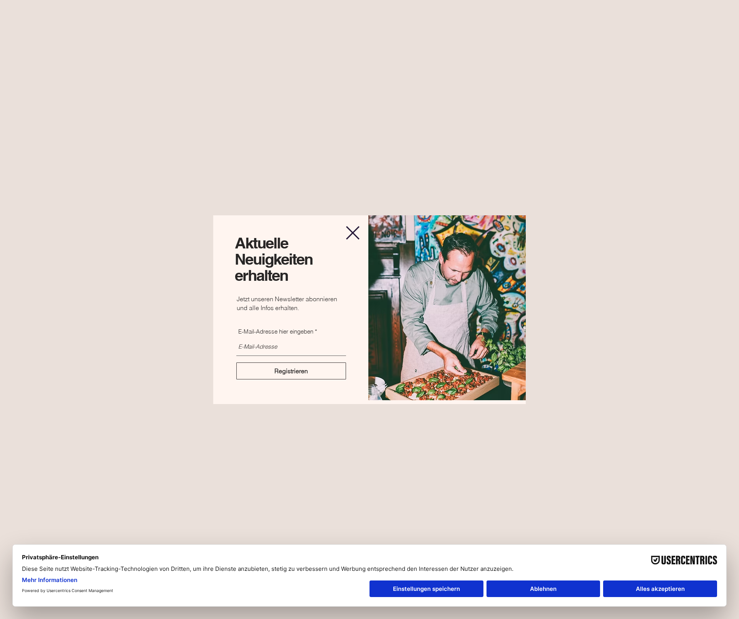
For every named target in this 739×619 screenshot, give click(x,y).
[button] (352, 233)
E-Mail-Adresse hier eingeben (275, 331)
